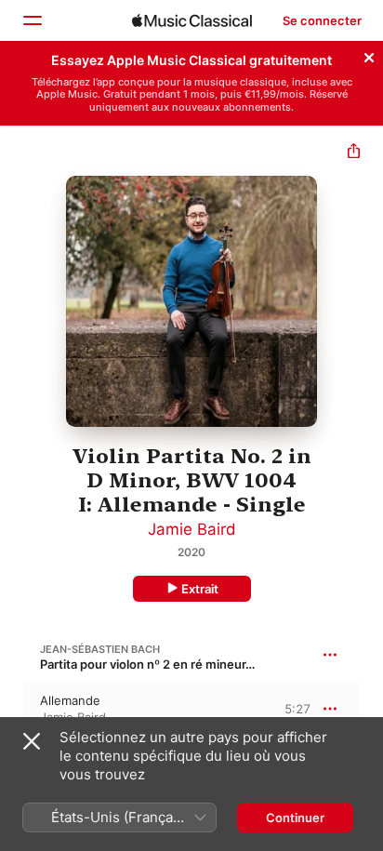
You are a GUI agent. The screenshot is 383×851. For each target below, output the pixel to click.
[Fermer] (369, 55)
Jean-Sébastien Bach (100, 649)
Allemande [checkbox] (70, 700)
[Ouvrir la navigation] (31, 20)
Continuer (295, 817)
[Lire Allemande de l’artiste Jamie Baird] (12, 708)
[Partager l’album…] (354, 153)
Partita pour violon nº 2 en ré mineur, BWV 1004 (177, 664)
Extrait (199, 588)
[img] (192, 20)
